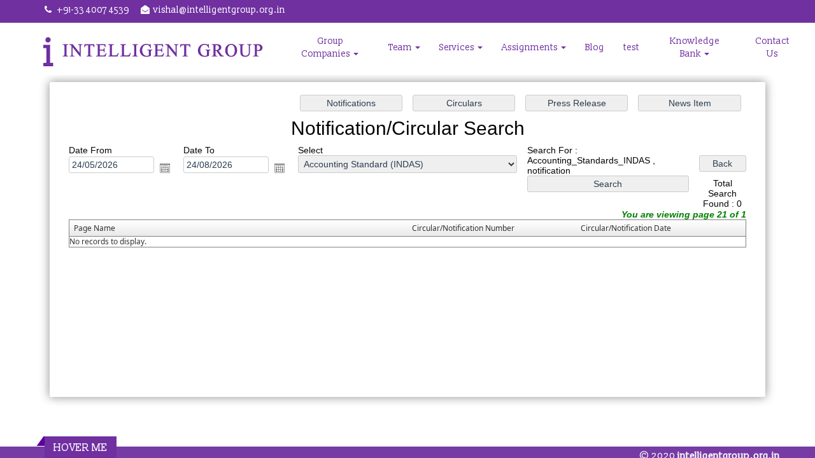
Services (457, 47)
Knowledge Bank (694, 47)
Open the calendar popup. (165, 168)
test (631, 47)
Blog (594, 47)
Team (401, 47)
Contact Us (772, 47)
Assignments (531, 47)
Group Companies (326, 47)
